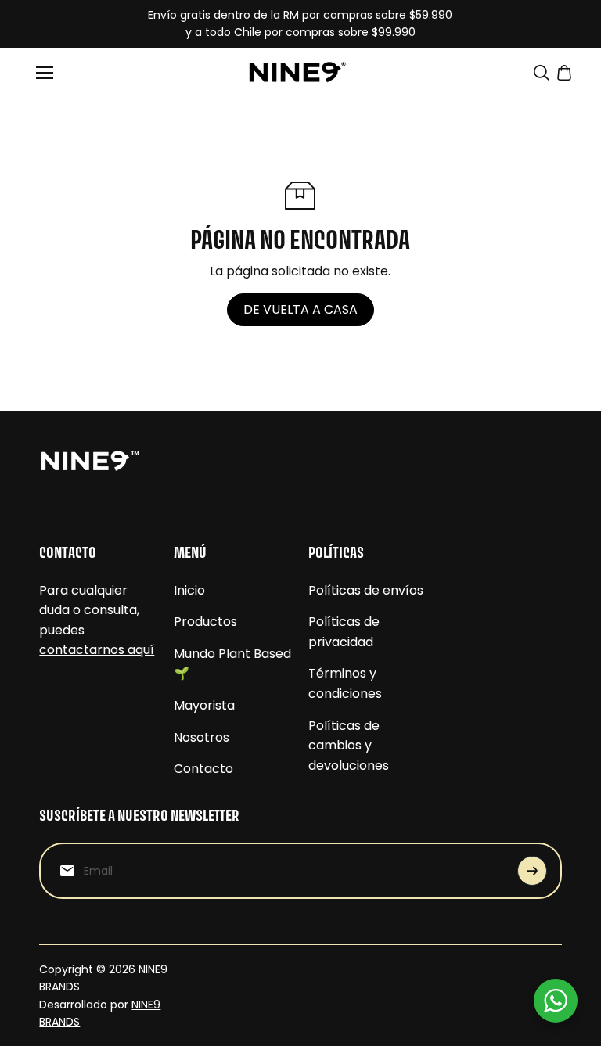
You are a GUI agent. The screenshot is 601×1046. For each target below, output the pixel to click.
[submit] (532, 871)
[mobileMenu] (44, 73)
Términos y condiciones (345, 683)
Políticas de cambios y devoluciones (348, 746)
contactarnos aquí (96, 650)
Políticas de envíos (365, 590)
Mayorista (204, 705)
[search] (541, 72)
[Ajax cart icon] (564, 72)
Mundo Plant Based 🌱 (232, 664)
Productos (205, 622)
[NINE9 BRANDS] (300, 72)
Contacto (203, 769)
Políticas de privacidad (344, 632)
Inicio (189, 590)
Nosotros (201, 737)
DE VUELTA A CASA (300, 309)
